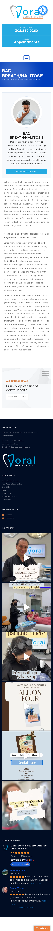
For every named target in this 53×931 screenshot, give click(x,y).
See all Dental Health (17, 397)
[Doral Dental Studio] (26, 14)
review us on (19, 864)
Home (4, 79)
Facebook (7, 515)
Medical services (15, 79)
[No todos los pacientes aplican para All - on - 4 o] (26, 706)
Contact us (6, 493)
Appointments (26, 42)
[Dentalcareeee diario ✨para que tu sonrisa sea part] (26, 755)
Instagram (8, 518)
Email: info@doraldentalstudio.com (16, 447)
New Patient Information (12, 484)
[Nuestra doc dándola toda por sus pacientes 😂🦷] (26, 607)
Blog (4, 490)
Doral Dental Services (10, 481)
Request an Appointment (26, 171)
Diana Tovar (17, 888)
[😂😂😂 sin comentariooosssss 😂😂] (26, 805)
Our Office (6, 487)
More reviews (26, 907)
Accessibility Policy (9, 496)
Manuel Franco (18, 870)
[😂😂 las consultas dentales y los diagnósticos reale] (26, 656)
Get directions (7, 436)
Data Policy (6, 499)
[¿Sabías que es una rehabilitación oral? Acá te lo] (26, 557)
